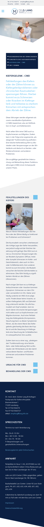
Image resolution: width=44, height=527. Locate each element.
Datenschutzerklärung (14, 508)
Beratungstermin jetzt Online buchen (19, 450)
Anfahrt (17, 4)
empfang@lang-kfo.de (27, 1)
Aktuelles (10, 4)
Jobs (28, 4)
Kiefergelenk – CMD (17, 62)
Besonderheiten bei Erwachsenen (23, 56)
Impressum (9, 503)
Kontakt (23, 4)
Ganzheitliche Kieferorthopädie (22, 59)
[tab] (22, 198)
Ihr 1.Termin (14, 65)
